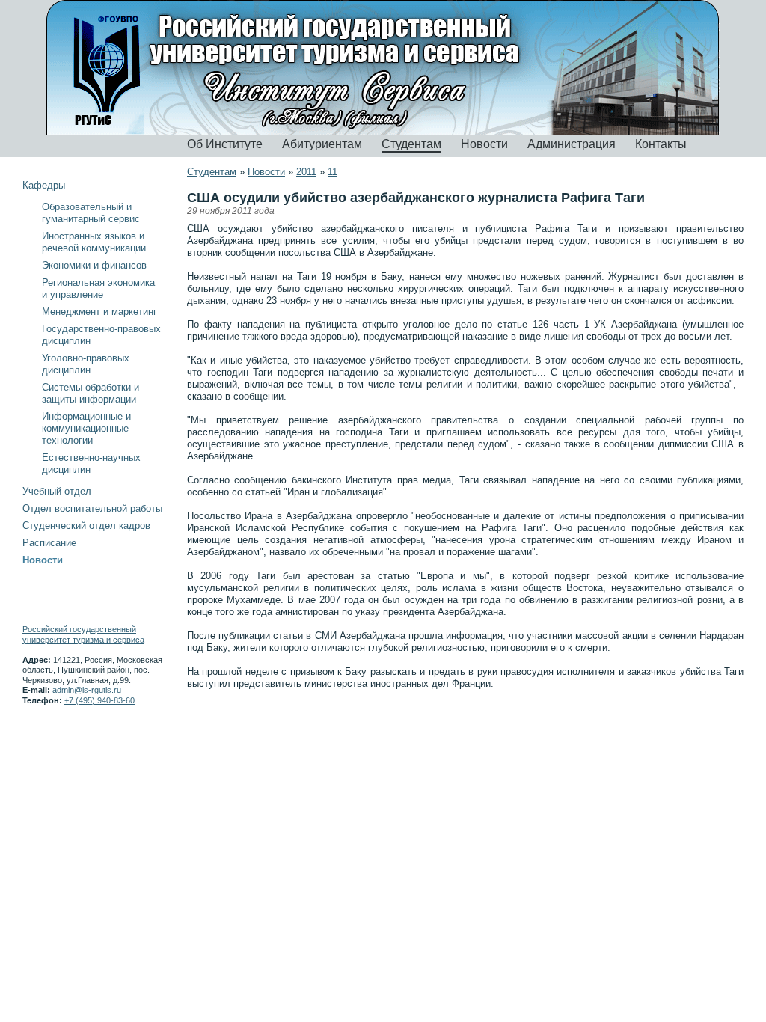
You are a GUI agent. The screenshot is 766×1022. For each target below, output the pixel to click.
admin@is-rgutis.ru (86, 689)
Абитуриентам (322, 144)
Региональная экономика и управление (98, 288)
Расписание (49, 542)
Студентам (411, 144)
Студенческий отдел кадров (86, 525)
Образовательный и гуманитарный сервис (91, 212)
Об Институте (225, 144)
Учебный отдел (56, 491)
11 (332, 171)
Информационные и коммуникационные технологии (86, 428)
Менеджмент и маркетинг (99, 311)
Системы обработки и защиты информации (90, 393)
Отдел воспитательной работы (92, 508)
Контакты (661, 144)
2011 (306, 171)
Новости (484, 144)
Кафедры (43, 185)
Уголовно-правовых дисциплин (85, 364)
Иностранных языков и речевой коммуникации (94, 242)
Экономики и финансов (94, 265)
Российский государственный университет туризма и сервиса (83, 634)
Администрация (571, 144)
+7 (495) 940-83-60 (99, 700)
